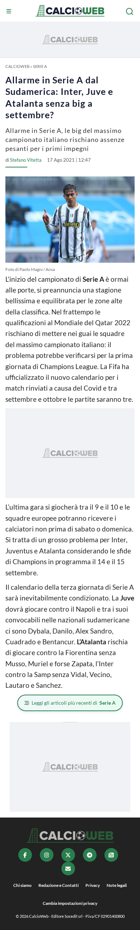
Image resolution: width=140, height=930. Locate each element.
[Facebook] (25, 855)
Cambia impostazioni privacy (70, 903)
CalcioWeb (17, 66)
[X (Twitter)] (68, 855)
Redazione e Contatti (58, 885)
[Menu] (10, 11)
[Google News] (111, 855)
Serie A (40, 66)
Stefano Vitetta (26, 160)
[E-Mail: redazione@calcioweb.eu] (68, 868)
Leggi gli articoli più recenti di (74, 703)
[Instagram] (46, 855)
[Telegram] (90, 855)
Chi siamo (22, 885)
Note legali (117, 885)
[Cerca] (130, 11)
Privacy (92, 885)
